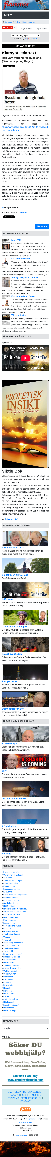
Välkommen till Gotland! (15, 575)
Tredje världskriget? (11, 934)
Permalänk (24, 212)
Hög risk (6, 988)
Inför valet (7, 599)
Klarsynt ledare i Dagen (23, 296)
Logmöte (7, 929)
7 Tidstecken (9, 826)
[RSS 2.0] (25, 1109)
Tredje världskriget (11, 948)
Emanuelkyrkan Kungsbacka (15, 895)
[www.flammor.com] (25, 5)
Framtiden (7, 991)
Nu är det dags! (9, 1011)
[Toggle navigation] (43, 15)
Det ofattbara (8, 994)
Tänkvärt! (7, 940)
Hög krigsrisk (8, 1002)
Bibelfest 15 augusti (11, 900)
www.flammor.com (25, 1122)
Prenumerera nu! (31, 1098)
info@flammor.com (33, 1119)
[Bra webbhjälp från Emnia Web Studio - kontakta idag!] (25, 1062)
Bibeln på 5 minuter (11, 946)
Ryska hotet (8, 985)
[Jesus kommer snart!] (25, 789)
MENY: (8, 15)
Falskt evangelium (12, 654)
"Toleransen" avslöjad (14, 626)
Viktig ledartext (19, 315)
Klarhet (6, 996)
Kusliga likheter (9, 920)
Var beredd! (8, 951)
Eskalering (7, 892)
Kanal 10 (15, 1095)
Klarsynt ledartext (28, 22)
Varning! (6, 853)
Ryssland (7, 982)
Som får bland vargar (12, 926)
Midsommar (8, 977)
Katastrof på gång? (11, 1005)
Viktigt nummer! (9, 974)
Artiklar (17, 22)
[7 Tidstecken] (25, 816)
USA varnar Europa (11, 917)
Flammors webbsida (11, 898)
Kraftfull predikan (10, 999)
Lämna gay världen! (11, 914)
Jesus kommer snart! (14, 798)
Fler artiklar (42, 226)
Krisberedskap (9, 923)
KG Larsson (8, 979)
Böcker (25, 1095)
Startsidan (8, 22)
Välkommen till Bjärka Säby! (14, 912)
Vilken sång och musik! (13, 943)
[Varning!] (25, 844)
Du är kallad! (8, 963)
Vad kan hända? (10, 971)
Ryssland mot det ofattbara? (15, 909)
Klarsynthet (17, 240)
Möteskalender (32, 1092)
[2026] (25, 761)
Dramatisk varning (10, 931)
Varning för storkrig (11, 965)
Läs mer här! (11, 519)
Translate (33, 39)
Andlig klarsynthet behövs (24, 277)
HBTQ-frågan (9, 906)
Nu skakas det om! (11, 903)
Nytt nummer (8, 1008)
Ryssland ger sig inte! (12, 954)
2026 (4, 771)
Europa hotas (9, 681)
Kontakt (25, 1101)
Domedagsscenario (13, 708)
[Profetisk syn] (25, 734)
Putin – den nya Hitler (12, 968)
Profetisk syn (9, 743)
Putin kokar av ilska (13, 547)
